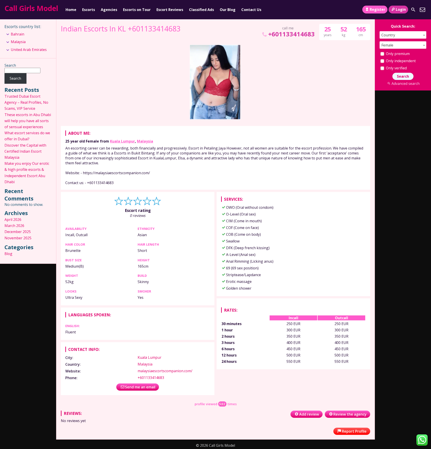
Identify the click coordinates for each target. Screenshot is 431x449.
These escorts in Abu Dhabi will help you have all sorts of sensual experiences (27, 120)
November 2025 (17, 238)
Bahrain (17, 34)
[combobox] (403, 35)
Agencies (109, 9)
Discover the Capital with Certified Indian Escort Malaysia (25, 151)
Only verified (396, 68)
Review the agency (350, 414)
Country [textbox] (388, 35)
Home (71, 9)
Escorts (88, 9)
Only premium (397, 53)
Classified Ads (201, 9)
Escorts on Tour (137, 9)
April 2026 (12, 219)
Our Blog (227, 9)
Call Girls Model (31, 8)
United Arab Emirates (29, 49)
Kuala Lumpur (122, 141)
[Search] (413, 10)
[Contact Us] (422, 10)
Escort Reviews (169, 9)
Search (10, 65)
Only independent (400, 60)
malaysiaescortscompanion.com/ (165, 370)
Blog (8, 253)
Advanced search (405, 83)
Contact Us (251, 9)
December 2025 (17, 231)
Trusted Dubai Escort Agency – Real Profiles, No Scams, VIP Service (26, 102)
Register (377, 9)
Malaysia (145, 141)
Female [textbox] (387, 45)
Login (401, 9)
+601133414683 (291, 34)
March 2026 (14, 225)
